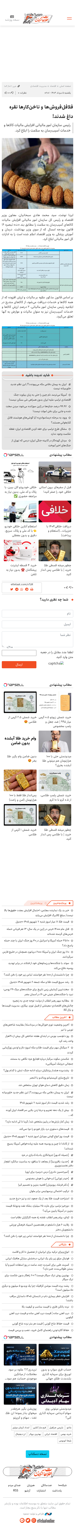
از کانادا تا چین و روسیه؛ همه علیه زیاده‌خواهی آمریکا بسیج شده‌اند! (40, 1146)
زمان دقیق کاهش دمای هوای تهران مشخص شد (43, 1085)
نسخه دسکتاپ (37, 1454)
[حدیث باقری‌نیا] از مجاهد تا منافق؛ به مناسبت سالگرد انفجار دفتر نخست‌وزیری (38, 1163)
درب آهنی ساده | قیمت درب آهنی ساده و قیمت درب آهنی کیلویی (41, 1315)
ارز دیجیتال (20, 1434)
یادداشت (57, 1490)
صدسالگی (46, 1485)
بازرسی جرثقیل (56, 1427)
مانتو (69, 1427)
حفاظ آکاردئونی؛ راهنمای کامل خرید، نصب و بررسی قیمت (38, 1330)
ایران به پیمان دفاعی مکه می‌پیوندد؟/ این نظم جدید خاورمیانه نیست (40, 386)
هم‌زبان (31, 1485)
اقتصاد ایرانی (51, 1434)
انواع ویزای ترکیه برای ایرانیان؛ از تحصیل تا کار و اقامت (40, 1252)
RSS (15, 1490)
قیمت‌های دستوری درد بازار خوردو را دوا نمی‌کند (44, 1129)
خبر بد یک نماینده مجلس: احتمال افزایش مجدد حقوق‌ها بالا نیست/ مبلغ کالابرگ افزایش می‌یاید (38, 912)
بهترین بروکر (35, 1434)
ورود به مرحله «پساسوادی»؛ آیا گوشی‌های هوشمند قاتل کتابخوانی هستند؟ (39, 420)
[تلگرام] (22, 1520)
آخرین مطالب (59, 1017)
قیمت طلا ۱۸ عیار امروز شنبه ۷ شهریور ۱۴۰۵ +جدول (42, 921)
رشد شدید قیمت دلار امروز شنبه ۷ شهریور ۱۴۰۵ (44, 1103)
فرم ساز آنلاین (39, 1427)
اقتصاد (53, 86)
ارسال (19, 664)
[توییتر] (28, 1520)
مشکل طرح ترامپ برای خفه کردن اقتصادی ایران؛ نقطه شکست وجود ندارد (40, 431)
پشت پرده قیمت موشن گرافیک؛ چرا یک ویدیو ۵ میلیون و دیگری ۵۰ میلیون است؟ (37, 1288)
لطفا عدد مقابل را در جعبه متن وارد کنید (56, 655)
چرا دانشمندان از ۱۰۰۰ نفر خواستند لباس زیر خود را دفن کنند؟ (36, 975)
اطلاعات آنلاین (38, 18)
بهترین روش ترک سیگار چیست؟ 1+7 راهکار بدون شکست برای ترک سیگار (39, 1277)
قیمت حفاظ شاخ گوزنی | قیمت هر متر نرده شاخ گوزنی (40, 1323)
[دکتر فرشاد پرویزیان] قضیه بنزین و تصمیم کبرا (43, 1185)
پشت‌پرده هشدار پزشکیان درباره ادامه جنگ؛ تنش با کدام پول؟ (36, 1070)
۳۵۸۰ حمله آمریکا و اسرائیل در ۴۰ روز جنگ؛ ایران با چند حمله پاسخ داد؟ (38, 943)
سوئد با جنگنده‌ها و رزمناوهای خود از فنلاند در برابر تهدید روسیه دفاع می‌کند (40, 965)
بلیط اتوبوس (65, 1441)
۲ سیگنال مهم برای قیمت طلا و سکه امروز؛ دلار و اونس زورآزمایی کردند (37, 1050)
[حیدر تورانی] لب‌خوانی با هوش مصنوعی (47, 1178)
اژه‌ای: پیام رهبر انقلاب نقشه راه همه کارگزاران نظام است (40, 1217)
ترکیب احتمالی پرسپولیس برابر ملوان (49, 1191)
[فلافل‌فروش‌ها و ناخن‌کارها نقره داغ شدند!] (37, 173)
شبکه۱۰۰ (62, 1485)
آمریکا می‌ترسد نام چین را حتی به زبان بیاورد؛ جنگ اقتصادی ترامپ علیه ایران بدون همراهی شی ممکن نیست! (40, 397)
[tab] (62, 903)
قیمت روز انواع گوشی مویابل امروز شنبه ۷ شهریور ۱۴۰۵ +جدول (36, 1136)
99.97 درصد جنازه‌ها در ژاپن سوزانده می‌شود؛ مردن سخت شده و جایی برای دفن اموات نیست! (38, 408)
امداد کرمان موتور (21, 1427)
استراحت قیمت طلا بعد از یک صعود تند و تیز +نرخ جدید (39, 1198)
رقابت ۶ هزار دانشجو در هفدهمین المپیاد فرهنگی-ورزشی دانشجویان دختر (41, 1227)
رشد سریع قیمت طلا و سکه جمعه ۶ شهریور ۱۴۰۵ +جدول (39, 982)
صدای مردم (14, 1485)
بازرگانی (62, 1244)
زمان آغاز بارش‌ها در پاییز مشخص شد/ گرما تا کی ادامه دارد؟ (37, 1121)
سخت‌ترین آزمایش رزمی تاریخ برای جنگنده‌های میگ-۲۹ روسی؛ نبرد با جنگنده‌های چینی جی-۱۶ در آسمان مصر (38, 992)
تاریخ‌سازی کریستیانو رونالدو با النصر (49, 1078)
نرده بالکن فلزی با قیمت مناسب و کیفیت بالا (45, 1307)
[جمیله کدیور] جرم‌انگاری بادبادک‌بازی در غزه (45, 1155)
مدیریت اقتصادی (38, 86)
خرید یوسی (66, 1434)
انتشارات (41, 1490)
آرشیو (27, 1490)
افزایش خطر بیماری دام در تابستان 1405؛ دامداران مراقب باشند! (41, 1298)
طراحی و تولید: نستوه (34, 1514)
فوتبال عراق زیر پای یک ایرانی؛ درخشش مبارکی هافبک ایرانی (37, 1258)
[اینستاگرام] (33, 1520)
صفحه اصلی (65, 86)
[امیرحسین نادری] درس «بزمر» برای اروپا (47, 1172)
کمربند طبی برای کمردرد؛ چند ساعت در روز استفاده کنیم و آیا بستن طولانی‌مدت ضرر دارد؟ (39, 1267)
